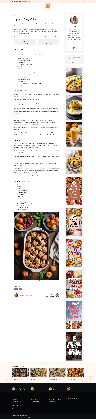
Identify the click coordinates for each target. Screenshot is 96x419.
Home (17, 10)
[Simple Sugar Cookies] (38, 372)
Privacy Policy (34, 399)
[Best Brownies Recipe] (20, 372)
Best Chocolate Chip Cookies (55, 379)
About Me (71, 10)
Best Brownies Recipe (17, 379)
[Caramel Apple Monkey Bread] (75, 372)
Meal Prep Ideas (16, 407)
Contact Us (78, 10)
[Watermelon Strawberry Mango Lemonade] (68, 389)
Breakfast (14, 399)
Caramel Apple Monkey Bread (73, 379)
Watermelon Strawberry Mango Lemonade (76, 389)
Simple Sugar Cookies (35, 379)
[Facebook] (16, 289)
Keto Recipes (44, 10)
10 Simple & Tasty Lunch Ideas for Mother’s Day (21, 389)
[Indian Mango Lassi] (32, 389)
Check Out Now (26, 1)
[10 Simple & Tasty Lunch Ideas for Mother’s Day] (14, 389)
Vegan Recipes (63, 10)
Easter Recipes (24, 10)
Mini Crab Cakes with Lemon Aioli (58, 389)
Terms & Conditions (35, 401)
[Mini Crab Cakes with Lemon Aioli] (50, 389)
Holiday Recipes (53, 10)
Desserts (16, 15)
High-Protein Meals (34, 10)
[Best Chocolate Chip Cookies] (57, 372)
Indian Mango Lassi (39, 388)
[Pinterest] (83, 1)
